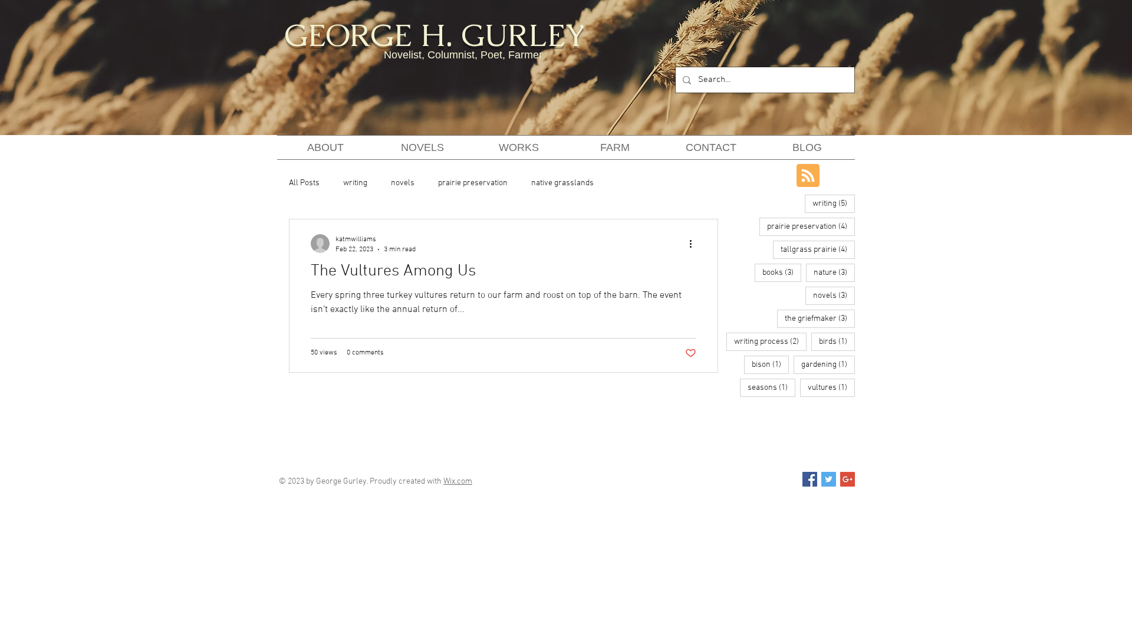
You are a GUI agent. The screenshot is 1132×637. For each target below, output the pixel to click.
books (781, 272)
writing (355, 183)
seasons (771, 387)
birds (837, 341)
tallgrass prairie (818, 249)
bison (770, 364)
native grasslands (562, 183)
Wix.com (457, 482)
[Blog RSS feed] (808, 176)
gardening (828, 364)
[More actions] (694, 244)
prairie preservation (473, 183)
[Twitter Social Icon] (828, 479)
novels (402, 183)
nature (834, 272)
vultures (831, 387)
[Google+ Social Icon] (847, 479)
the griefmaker (820, 318)
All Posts (304, 183)
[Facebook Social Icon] (809, 479)
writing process (770, 341)
